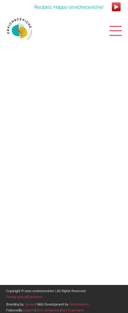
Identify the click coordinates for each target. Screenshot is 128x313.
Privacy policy (15, 297)
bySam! (28, 310)
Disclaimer (35, 297)
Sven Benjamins (47, 310)
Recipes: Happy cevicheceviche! (68, 7)
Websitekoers (79, 304)
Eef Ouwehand (72, 310)
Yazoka (29, 304)
